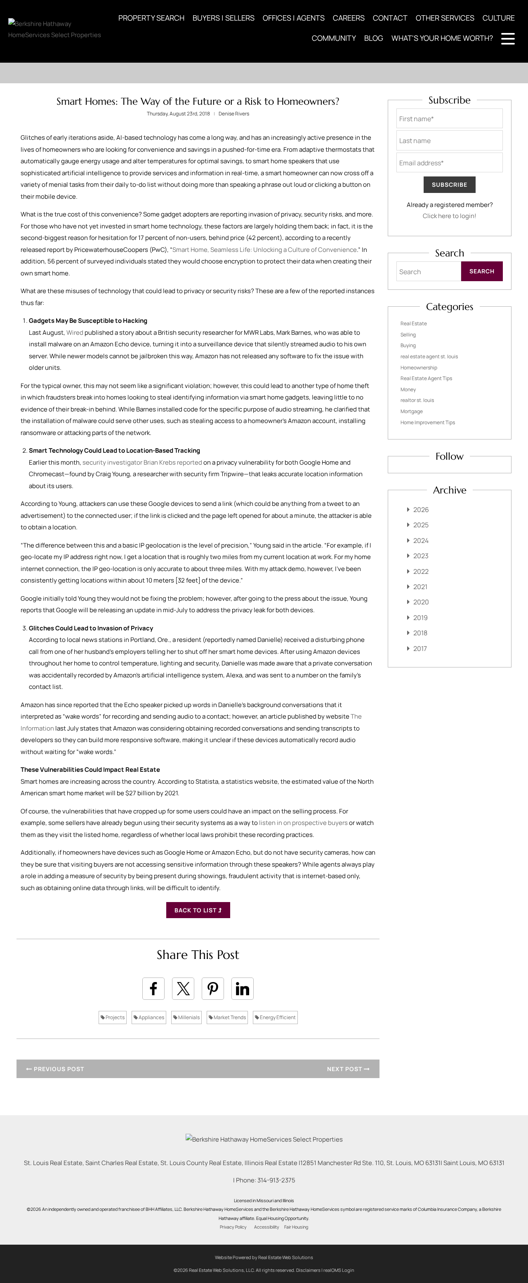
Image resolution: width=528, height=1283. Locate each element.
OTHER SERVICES (445, 18)
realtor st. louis (417, 400)
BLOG (373, 38)
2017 (420, 648)
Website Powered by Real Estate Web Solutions (264, 1257)
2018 (420, 632)
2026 (421, 509)
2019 (420, 617)
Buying (408, 345)
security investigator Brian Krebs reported (142, 462)
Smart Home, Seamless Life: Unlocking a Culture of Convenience (264, 249)
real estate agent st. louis (429, 356)
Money (408, 389)
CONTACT (390, 18)
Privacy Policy (233, 1227)
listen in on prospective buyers (303, 822)
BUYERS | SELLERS (224, 18)
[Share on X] (183, 989)
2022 (421, 571)
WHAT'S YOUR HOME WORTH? (442, 38)
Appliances (151, 1017)
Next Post (345, 1069)
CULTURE (499, 18)
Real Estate (414, 323)
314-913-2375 (276, 1180)
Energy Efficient (277, 1017)
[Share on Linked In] (242, 989)
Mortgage (412, 411)
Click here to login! (449, 215)
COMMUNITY (334, 38)
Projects (115, 1017)
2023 (421, 555)
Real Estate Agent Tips (426, 378)
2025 (421, 524)
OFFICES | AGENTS (294, 18)
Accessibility (266, 1227)
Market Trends (229, 1017)
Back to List (196, 910)
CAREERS (349, 18)
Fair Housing (296, 1227)
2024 (421, 540)
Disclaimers (308, 1270)
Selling (408, 334)
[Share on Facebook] (153, 989)
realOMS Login (338, 1270)
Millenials (188, 1017)
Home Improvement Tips (428, 422)
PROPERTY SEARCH (151, 18)
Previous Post (58, 1069)
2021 (420, 586)
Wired (74, 332)
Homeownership (419, 367)
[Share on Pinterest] (213, 989)
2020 (421, 601)
